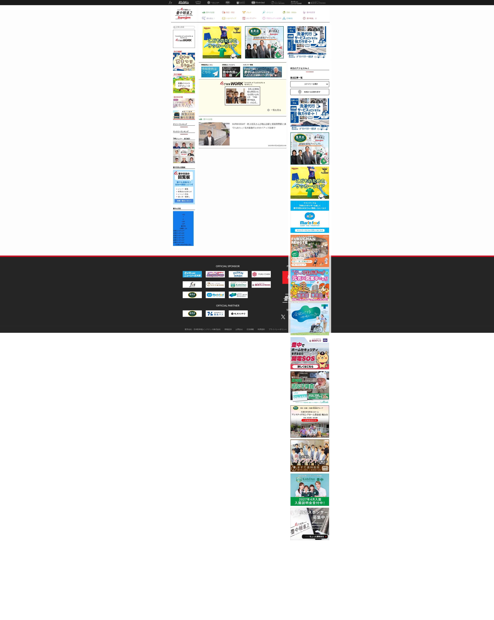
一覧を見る (275, 110)
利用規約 (261, 329)
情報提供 (228, 329)
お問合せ (239, 329)
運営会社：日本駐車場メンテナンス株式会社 (203, 329)
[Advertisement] (309, 580)
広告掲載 (250, 329)
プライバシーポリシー (278, 329)
